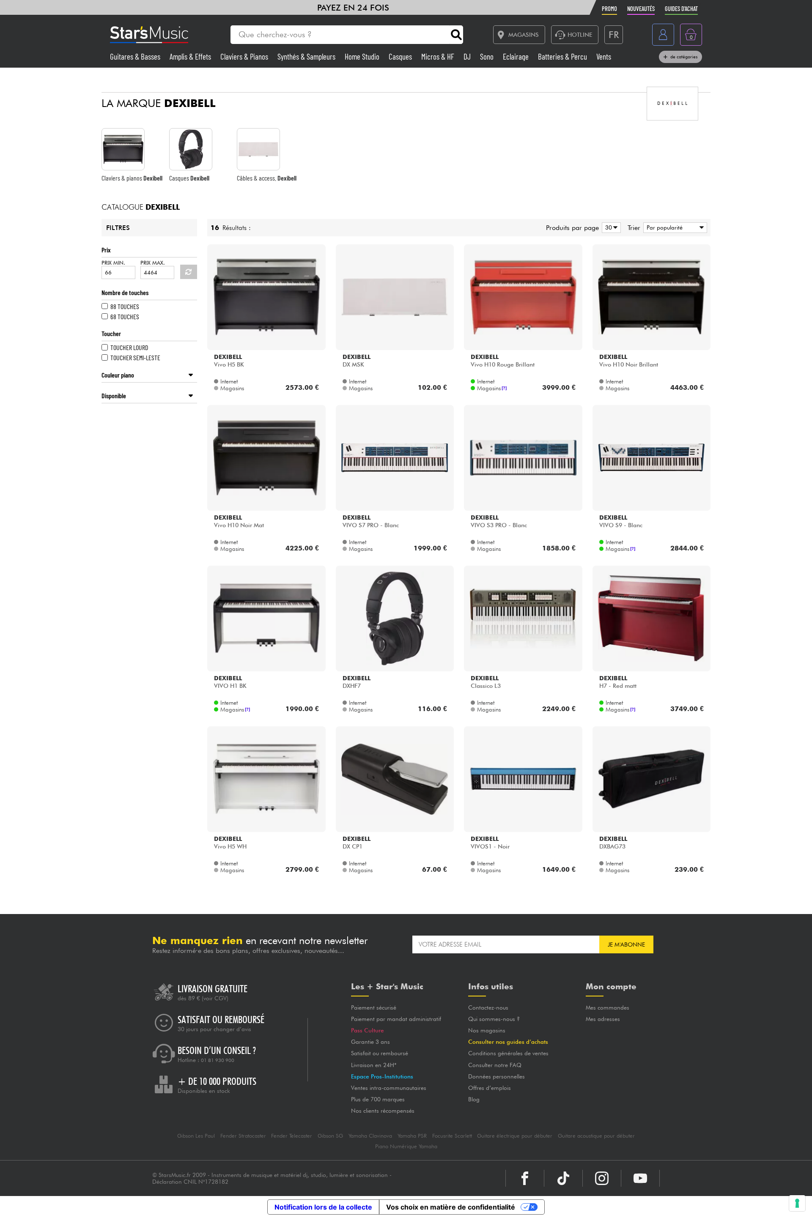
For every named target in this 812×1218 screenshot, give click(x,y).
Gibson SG (330, 1136)
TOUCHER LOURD (129, 347)
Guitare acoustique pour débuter (596, 1136)
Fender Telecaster (291, 1136)
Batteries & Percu (563, 56)
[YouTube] (640, 1178)
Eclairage (516, 56)
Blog (474, 1099)
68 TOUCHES (124, 316)
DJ (468, 56)
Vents (603, 56)
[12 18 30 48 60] (610, 227)
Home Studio (363, 56)
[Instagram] (602, 1178)
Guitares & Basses (136, 56)
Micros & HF (438, 56)
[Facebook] (525, 1178)
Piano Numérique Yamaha (406, 1146)
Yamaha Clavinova (370, 1136)
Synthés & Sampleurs (307, 56)
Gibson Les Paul (196, 1136)
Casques (401, 56)
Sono (487, 56)
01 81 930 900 (217, 1060)
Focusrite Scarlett (452, 1136)
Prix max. (152, 263)
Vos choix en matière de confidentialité (450, 1207)
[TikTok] (563, 1178)
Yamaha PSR (412, 1136)
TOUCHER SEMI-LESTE (135, 357)
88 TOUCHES (124, 306)
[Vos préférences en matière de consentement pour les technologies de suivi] (797, 1203)
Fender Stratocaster (243, 1136)
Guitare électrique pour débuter (514, 1136)
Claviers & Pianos (245, 56)
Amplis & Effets (191, 56)
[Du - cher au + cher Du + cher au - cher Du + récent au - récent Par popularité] (673, 227)
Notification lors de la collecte (323, 1207)
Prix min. (113, 263)
